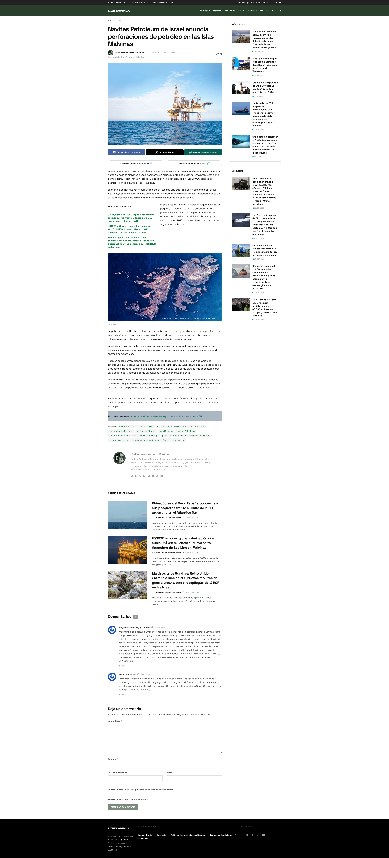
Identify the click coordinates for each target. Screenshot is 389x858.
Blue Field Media (121, 840)
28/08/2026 (259, 208)
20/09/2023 (156, 52)
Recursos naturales (119, 440)
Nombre (113, 758)
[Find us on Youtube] (280, 2)
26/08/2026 (189, 592)
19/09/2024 (259, 75)
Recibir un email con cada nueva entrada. (129, 799)
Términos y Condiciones (221, 835)
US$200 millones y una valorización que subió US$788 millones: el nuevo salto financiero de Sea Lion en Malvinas (130, 229)
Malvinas (118, 21)
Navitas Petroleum (185, 431)
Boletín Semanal (131, 2)
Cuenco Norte (145, 426)
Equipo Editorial (115, 2)
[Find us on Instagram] (272, 2)
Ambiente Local (127, 426)
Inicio (110, 21)
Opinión (217, 10)
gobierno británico (146, 431)
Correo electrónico (119, 772)
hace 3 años (159, 627)
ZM (261, 10)
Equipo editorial (145, 835)
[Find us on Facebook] (264, 2)
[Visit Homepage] (119, 11)
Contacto (143, 2)
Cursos (153, 2)
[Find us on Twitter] (268, 2)
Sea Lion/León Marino (173, 440)
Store (171, 2)
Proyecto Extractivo (200, 435)
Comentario (115, 720)
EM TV (241, 10)
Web (169, 772)
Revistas (252, 10)
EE (273, 10)
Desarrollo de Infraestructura (171, 426)
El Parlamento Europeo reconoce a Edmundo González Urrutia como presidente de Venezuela (264, 65)
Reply (123, 666)
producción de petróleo (174, 435)
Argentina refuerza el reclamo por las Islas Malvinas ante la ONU (167, 416)
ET (267, 10)
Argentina (230, 10)
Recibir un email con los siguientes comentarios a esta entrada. (141, 789)
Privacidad (143, 838)
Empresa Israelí (197, 426)
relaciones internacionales (146, 440)
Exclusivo (205, 10)
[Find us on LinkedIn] (276, 2)
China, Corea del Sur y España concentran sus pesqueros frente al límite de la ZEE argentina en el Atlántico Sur (131, 217)
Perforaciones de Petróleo (122, 435)
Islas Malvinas (166, 431)
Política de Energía (149, 435)
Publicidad (162, 2)
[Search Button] (280, 10)
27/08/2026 (189, 517)
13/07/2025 (258, 96)
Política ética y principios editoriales (188, 835)
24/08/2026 (259, 51)
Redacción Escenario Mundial (132, 52)
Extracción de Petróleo (121, 431)
